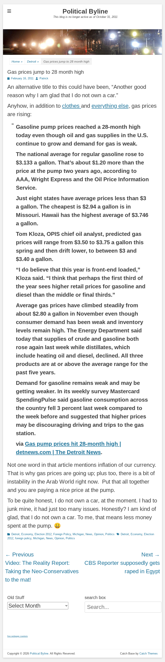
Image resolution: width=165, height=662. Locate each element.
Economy (27, 534)
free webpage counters (17, 636)
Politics (110, 534)
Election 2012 (43, 534)
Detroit (33, 61)
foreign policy (23, 538)
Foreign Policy (62, 534)
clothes (71, 106)
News (89, 534)
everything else (110, 106)
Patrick (44, 78)
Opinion (99, 534)
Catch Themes (148, 653)
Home (17, 61)
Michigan (78, 534)
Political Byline (85, 11)
